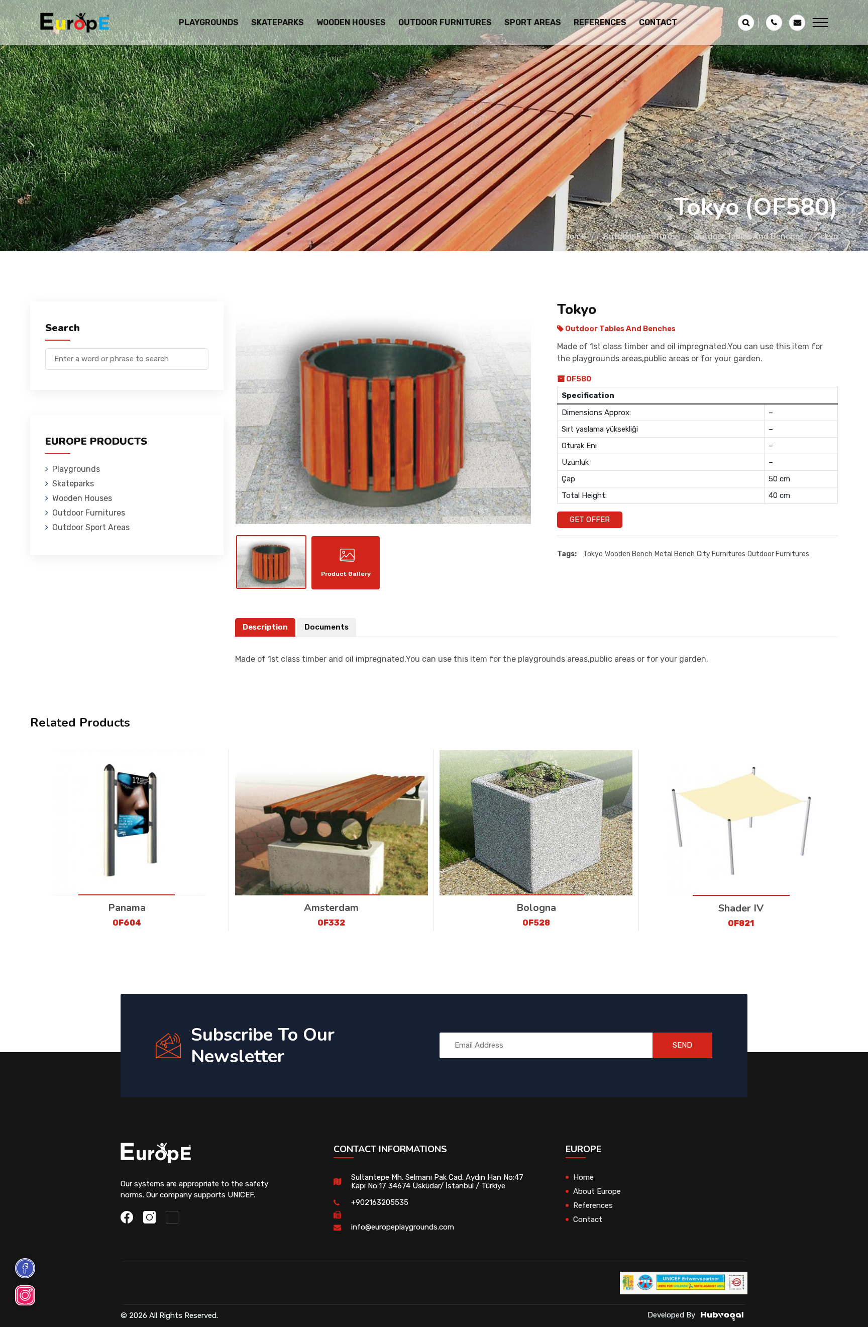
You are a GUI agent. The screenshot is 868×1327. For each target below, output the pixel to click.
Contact (658, 22)
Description (265, 627)
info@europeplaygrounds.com (402, 1227)
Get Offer (590, 519)
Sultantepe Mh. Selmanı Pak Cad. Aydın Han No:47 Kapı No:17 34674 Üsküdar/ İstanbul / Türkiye (437, 1181)
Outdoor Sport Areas (91, 527)
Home (575, 236)
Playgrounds (76, 469)
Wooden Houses (82, 498)
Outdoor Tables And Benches (749, 236)
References (600, 22)
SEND (682, 1045)
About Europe (597, 1191)
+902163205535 (379, 1202)
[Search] (200, 354)
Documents (326, 627)
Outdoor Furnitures (639, 236)
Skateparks (73, 483)
